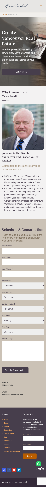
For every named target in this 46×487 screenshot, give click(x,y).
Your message (7, 339)
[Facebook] (9, 470)
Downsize (8, 430)
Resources (8, 441)
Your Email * (7, 257)
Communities (9, 434)
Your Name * (7, 246)
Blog (5, 437)
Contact (7, 448)
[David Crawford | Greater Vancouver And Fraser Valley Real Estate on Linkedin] (19, 470)
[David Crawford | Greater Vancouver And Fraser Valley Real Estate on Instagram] (4, 470)
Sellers (6, 426)
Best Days (6, 327)
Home (6, 419)
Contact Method (8, 304)
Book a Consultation (12, 451)
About (6, 444)
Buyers (6, 423)
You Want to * (7, 292)
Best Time (6, 315)
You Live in (6, 281)
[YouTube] (14, 470)
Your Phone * (7, 269)
